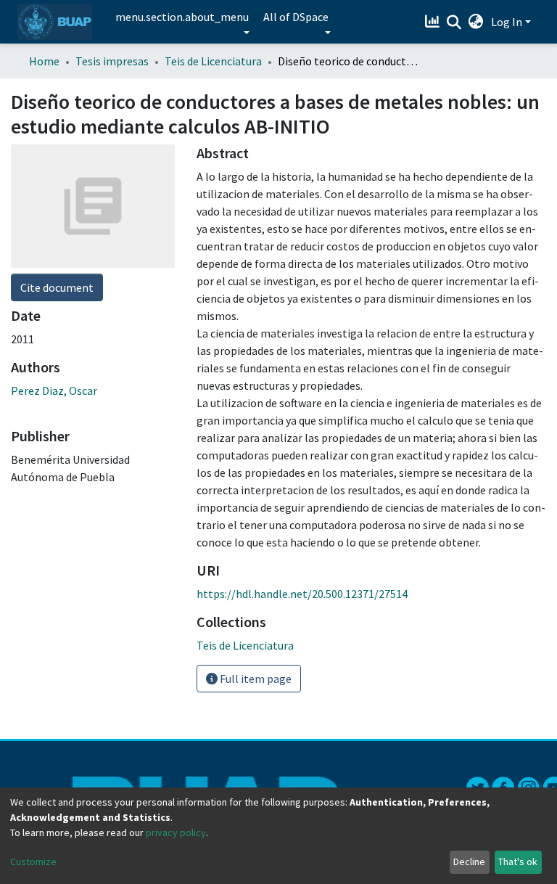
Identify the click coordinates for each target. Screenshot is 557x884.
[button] (476, 21)
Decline (469, 861)
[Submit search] (454, 22)
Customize (33, 861)
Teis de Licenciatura (213, 61)
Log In (506, 22)
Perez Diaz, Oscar (54, 390)
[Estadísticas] (434, 21)
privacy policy (176, 832)
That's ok (517, 861)
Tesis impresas (112, 61)
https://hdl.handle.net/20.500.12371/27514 (302, 593)
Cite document (57, 287)
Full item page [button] (255, 678)
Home (44, 61)
